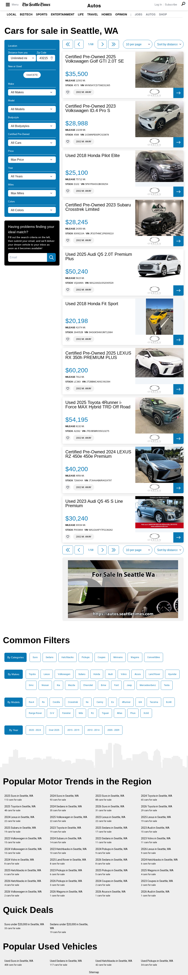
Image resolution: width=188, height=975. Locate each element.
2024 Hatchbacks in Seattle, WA (159, 861)
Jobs (138, 14)
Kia (58, 685)
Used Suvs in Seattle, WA (18, 962)
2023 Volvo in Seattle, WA (156, 840)
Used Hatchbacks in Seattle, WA (113, 962)
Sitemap (94, 972)
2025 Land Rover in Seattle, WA (68, 861)
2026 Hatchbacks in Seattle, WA (22, 883)
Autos (94, 5)
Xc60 (146, 713)
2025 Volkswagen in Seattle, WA (68, 819)
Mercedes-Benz (148, 685)
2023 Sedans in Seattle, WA (111, 840)
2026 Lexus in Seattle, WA (156, 851)
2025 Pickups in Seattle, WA (111, 872)
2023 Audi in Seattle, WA (155, 829)
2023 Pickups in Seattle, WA (66, 872)
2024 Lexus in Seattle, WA (19, 819)
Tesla (166, 685)
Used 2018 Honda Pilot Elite (92, 155)
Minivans (118, 657)
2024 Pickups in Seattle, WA (111, 851)
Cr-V (52, 713)
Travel (92, 14)
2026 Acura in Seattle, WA (110, 893)
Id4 (140, 702)
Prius (132, 713)
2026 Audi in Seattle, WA (155, 893)
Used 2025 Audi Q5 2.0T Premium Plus (98, 256)
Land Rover (154, 674)
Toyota (32, 674)
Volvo (123, 674)
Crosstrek (73, 702)
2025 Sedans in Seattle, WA (111, 829)
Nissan (45, 685)
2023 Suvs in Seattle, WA (109, 797)
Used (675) (32, 75)
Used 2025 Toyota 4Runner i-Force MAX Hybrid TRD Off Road (97, 404)
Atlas (119, 713)
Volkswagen (64, 674)
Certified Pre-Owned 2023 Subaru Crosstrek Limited (98, 207)
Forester (66, 713)
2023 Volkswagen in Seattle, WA (23, 840)
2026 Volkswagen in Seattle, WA (23, 893)
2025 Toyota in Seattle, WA (20, 808)
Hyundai (172, 674)
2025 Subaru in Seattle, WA (20, 829)
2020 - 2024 (35, 730)
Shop (163, 14)
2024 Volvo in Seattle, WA (19, 861)
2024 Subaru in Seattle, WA (66, 840)
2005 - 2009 (113, 730)
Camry (100, 702)
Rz (92, 713)
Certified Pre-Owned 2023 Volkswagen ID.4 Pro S (90, 108)
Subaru (81, 674)
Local (11, 14)
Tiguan (105, 713)
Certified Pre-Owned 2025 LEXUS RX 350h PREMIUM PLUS (98, 355)
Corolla (56, 702)
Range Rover (35, 713)
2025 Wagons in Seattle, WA (157, 872)
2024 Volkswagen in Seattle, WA (23, 851)
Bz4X (169, 702)
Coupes (101, 657)
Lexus (47, 674)
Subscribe (171, 4)
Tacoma (154, 702)
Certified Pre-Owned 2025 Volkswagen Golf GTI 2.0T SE (94, 59)
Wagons (135, 657)
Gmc (31, 685)
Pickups (86, 657)
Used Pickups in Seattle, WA (157, 962)
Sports (41, 14)
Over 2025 (54, 730)
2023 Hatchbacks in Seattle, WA (68, 851)
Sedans (49, 657)
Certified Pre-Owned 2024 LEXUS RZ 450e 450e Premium (98, 454)
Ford (116, 685)
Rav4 (31, 702)
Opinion (121, 14)
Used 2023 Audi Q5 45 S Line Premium (94, 503)
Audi (110, 674)
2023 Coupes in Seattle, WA (157, 883)
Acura (138, 674)
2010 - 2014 (93, 730)
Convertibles (153, 657)
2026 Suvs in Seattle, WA (109, 808)
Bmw (103, 685)
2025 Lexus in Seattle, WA (156, 819)
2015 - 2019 (73, 730)
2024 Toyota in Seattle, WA (156, 797)
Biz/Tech (26, 14)
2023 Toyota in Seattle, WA (65, 829)
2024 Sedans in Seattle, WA (66, 808)
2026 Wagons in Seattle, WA (66, 893)
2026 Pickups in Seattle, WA (66, 883)
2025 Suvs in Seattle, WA (18, 797)
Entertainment (62, 14)
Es (112, 702)
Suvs (35, 657)
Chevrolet (88, 685)
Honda (96, 674)
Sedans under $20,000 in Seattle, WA (69, 928)
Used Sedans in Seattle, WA (66, 962)
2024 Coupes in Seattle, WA (111, 883)
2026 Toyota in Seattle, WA (156, 808)
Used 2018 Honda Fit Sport (91, 303)
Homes (107, 14)
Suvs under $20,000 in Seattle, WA (24, 926)
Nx (87, 702)
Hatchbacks (68, 657)
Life (81, 14)
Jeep (129, 685)
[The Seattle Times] (36, 5)
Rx (43, 702)
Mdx (81, 713)
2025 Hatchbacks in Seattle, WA (22, 872)
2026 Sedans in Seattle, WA (111, 861)
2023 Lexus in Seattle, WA (110, 819)
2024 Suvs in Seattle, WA (64, 797)
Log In (158, 4)
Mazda (71, 685)
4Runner (126, 702)
